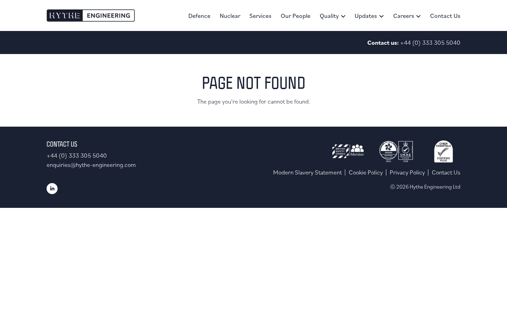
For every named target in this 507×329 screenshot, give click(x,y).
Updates (366, 15)
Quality (329, 15)
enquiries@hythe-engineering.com (91, 165)
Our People (295, 15)
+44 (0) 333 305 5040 (430, 42)
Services (260, 15)
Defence (199, 15)
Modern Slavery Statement (307, 172)
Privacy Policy (407, 172)
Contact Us (445, 15)
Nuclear (230, 15)
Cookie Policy (366, 172)
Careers (403, 15)
